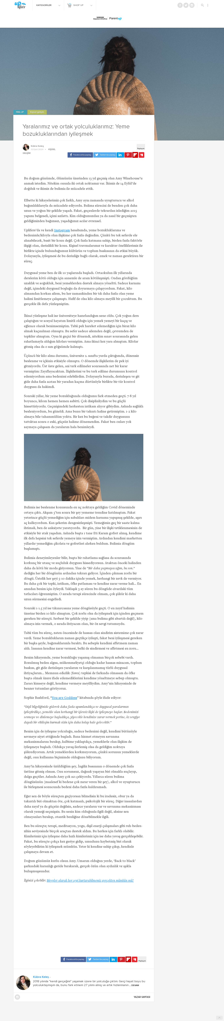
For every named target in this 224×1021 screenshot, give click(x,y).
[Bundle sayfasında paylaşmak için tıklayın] (141, 155)
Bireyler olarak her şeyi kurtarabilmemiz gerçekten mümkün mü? (90, 880)
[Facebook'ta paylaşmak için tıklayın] (80, 155)
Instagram (62, 230)
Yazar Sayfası (142, 997)
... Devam (134, 985)
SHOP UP (78, 5)
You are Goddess (64, 698)
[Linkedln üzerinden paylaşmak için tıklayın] (120, 155)
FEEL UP (20, 112)
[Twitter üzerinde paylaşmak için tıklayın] (104, 155)
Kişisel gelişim (37, 112)
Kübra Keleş (37, 146)
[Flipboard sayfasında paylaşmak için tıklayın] (135, 155)
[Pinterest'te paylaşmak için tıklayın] (128, 155)
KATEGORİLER (44, 5)
